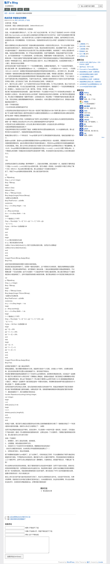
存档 (13, 9)
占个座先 (27, 20)
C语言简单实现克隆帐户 (17, 519)
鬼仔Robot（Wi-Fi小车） (87, 67)
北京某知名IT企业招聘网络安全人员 (90, 84)
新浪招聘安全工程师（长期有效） (89, 72)
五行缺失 (87, 115)
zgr (85, 133)
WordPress (70, 562)
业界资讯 (82, 56)
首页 (7, 9)
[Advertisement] (30, 485)
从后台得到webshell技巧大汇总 (19, 517)
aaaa (85, 111)
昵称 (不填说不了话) (32, 528)
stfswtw (86, 120)
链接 (20, 9)
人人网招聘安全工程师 (86, 77)
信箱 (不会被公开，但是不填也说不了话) (38, 531)
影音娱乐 (82, 51)
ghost (86, 129)
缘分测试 (87, 106)
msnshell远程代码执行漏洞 (87, 86)
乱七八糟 (82, 54)
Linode (100, 562)
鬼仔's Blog (11, 2)
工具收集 (82, 49)
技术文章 (12, 13)
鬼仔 (16, 20)
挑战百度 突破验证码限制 (15, 18)
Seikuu (86, 93)
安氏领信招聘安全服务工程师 (88, 74)
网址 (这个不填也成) (32, 534)
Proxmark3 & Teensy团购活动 (88, 69)
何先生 (86, 102)
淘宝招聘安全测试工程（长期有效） (90, 82)
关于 (26, 9)
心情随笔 (82, 44)
